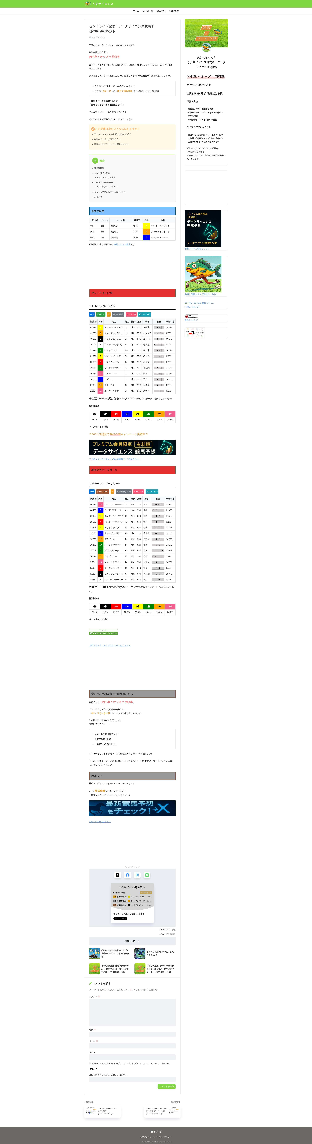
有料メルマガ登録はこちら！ (198, 248)
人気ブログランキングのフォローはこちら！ (110, 645)
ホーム (136, 11)
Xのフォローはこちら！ (100, 822)
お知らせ (98, 197)
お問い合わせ (145, 1137)
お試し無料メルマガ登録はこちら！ (201, 294)
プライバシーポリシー (162, 1137)
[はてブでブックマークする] (137, 875)
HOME (157, 1131)
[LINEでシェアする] (147, 875)
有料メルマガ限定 (122, 244)
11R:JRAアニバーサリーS (107, 187)
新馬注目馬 (99, 168)
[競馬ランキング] (191, 316)
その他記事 (174, 11)
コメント (94, 997)
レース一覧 (148, 11)
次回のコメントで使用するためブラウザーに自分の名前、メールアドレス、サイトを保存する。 (131, 1063)
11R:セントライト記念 (106, 177)
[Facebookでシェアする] (127, 875)
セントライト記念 (102, 173)
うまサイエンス (103, 3)
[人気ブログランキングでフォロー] (132, 632)
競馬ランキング (191, 320)
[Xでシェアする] (117, 875)
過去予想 (161, 11)
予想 (174, 929)
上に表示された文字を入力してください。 (108, 1075)
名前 (92, 1030)
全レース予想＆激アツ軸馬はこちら (110, 192)
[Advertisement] (132, 267)
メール (93, 1041)
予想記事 (172, 934)
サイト (92, 1052)
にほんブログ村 (192, 307)
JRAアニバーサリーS (103, 182)
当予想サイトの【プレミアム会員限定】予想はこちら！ (115, 459)
